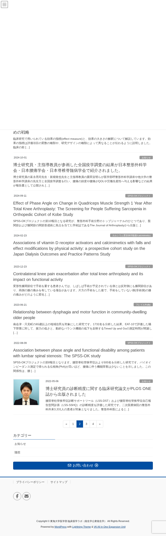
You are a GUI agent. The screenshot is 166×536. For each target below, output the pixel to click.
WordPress (60, 526)
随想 (17, 452)
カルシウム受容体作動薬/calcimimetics (131, 235)
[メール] (26, 496)
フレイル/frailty (143, 304)
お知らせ (146, 157)
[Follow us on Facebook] (17, 496)
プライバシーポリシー (30, 482)
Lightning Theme (81, 526)
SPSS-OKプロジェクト (139, 196)
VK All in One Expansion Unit (110, 526)
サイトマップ (58, 482)
